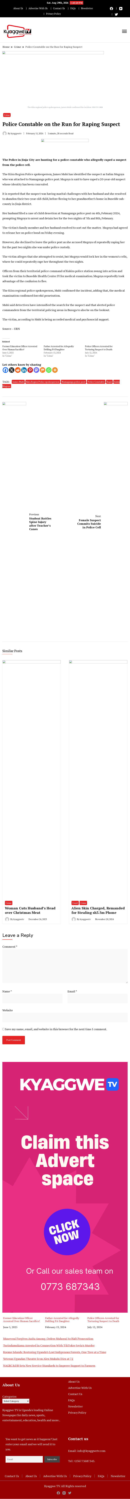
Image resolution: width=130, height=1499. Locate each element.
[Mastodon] (36, 370)
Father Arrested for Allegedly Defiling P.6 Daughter (59, 348)
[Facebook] (5, 370)
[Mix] (42, 370)
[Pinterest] (30, 370)
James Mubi (18, 381)
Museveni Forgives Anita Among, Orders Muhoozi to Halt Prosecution (48, 1338)
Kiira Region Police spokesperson (42, 381)
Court (75, 902)
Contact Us (59, 8)
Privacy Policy (53, 13)
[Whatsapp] (49, 370)
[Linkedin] (24, 370)
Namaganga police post (73, 381)
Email (72, 991)
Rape (109, 381)
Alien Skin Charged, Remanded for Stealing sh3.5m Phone (98, 910)
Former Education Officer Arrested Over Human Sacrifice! (19, 348)
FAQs (73, 8)
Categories (9, 1396)
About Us (18, 8)
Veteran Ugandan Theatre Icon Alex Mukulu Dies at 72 (38, 1359)
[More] (55, 370)
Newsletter (87, 8)
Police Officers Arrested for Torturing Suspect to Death (99, 348)
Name (7, 991)
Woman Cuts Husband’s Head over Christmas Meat (30, 910)
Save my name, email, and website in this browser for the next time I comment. (56, 1029)
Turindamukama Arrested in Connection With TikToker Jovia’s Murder (48, 1345)
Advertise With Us (38, 8)
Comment (9, 946)
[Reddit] (18, 370)
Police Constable (96, 381)
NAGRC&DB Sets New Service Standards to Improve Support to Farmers (49, 1365)
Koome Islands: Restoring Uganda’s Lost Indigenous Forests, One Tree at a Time (54, 1352)
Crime (7, 114)
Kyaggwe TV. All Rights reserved (65, 1486)
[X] (11, 370)
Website (7, 1010)
